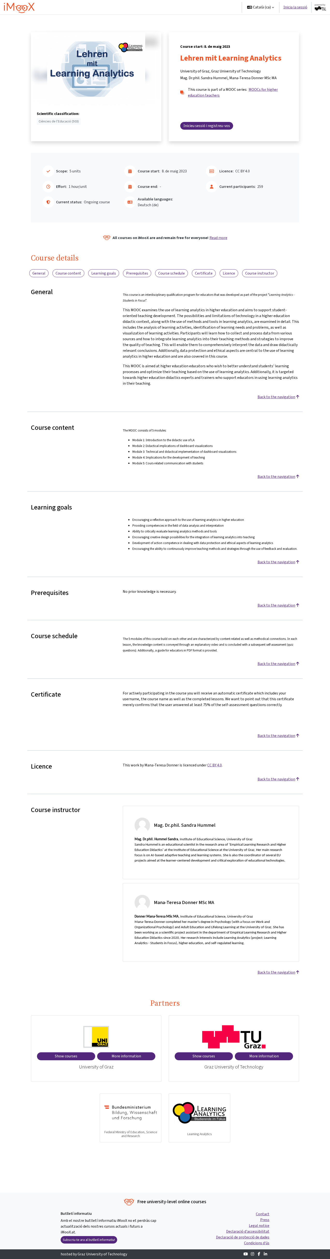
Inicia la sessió (295, 7)
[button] (260, 7)
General (38, 273)
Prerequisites (137, 273)
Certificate (204, 273)
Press (264, 1219)
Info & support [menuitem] (198, 7)
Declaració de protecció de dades (242, 1237)
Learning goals (103, 273)
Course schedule (171, 273)
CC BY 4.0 (214, 765)
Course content (68, 273)
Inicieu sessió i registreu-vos (206, 125)
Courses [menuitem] (170, 7)
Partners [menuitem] (226, 7)
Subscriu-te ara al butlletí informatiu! (89, 1240)
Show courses (66, 1056)
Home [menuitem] (153, 7)
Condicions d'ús (256, 1242)
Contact (262, 1214)
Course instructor (259, 273)
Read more (218, 237)
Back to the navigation (276, 396)
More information (126, 1056)
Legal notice (259, 1225)
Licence (229, 273)
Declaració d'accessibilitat (247, 1231)
